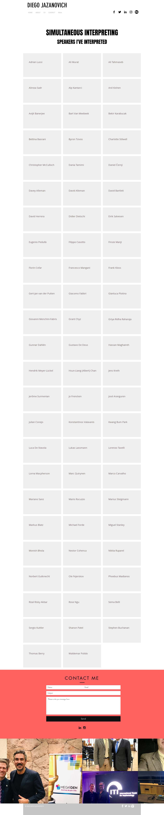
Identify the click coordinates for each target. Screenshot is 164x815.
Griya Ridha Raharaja (119, 319)
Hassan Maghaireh (118, 345)
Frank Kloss (114, 267)
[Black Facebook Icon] (114, 12)
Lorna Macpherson (39, 473)
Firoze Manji (115, 242)
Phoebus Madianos (119, 576)
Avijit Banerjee (37, 113)
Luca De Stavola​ (37, 447)
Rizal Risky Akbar (38, 602)
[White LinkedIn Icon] (129, 806)
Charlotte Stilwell (117, 139)
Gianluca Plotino (117, 293)
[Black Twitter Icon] (119, 12)
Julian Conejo (36, 422)
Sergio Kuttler (36, 627)
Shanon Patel (76, 627)
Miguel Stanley (116, 525)
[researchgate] (136, 12)
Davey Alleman (37, 190)
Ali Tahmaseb (115, 62)
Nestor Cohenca (78, 550)
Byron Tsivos (76, 139)
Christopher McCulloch (41, 165)
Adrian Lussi (35, 62)
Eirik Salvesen (116, 216)
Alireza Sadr (35, 87)
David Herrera (36, 216)
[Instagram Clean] (132, 806)
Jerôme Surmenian (39, 396)
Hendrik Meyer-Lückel (41, 370)
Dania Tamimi (76, 165)
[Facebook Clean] (122, 806)
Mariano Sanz (36, 499)
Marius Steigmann (118, 499)
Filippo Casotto (77, 242)
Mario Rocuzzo (77, 499)
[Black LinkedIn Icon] (125, 12)
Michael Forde (76, 525)
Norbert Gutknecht (39, 576)
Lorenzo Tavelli (116, 447)
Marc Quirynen (77, 473)
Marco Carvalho (117, 473)
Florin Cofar (35, 267)
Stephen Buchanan (118, 627)
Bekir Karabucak (117, 113)
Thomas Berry (36, 653)
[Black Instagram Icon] (131, 12)
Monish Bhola (36, 550)
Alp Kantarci (75, 87)
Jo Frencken (75, 396)
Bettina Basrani (37, 139)
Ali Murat (74, 62)
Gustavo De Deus (78, 345)
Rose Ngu (74, 602)
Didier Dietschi (77, 216)
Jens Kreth (114, 370)
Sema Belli (114, 602)
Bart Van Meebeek (79, 113)
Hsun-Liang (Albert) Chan (82, 370)
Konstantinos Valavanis (81, 422)
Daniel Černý (115, 165)
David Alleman (77, 190)
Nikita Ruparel (116, 550)
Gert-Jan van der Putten (42, 293)
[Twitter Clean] (126, 806)
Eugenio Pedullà (37, 242)
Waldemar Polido (78, 653)
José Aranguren (116, 396)
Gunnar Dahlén (37, 345)
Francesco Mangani (79, 267)
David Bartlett (116, 190)
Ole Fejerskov (76, 576)
